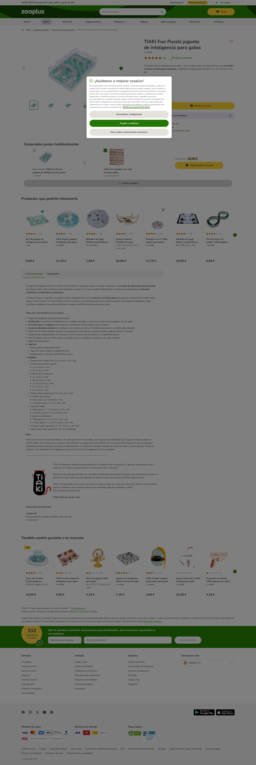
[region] (129, 107)
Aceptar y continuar (129, 123)
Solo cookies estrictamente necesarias (129, 132)
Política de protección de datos (136, 107)
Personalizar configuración (129, 114)
